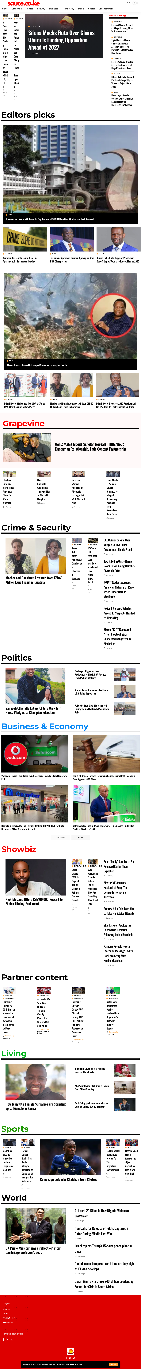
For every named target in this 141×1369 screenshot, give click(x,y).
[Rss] (11, 1340)
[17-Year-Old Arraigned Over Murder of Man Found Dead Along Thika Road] (93, 540)
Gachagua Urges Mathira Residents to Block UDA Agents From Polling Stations (90, 674)
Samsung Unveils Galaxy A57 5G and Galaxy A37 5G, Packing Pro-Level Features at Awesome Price (77, 1019)
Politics (117, 74)
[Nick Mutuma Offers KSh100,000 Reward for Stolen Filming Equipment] (36, 877)
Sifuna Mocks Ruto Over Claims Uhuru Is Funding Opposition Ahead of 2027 (61, 39)
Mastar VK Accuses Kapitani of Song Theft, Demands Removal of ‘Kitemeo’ (117, 889)
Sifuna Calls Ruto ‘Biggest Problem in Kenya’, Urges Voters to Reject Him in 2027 (122, 81)
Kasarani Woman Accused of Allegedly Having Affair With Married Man (122, 28)
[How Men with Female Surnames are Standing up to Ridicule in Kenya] (36, 1082)
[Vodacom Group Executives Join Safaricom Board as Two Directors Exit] (34, 753)
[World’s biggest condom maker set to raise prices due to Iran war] (124, 1104)
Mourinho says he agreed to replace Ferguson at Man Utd (8, 1160)
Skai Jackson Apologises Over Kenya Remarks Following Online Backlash (118, 930)
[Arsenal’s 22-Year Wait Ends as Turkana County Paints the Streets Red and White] (44, 990)
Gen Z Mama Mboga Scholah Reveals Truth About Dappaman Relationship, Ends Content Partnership (90, 446)
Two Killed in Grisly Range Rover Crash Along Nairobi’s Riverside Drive (119, 566)
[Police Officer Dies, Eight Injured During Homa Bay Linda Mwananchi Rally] (124, 708)
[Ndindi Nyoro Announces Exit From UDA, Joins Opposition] (124, 691)
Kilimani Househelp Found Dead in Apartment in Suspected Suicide (19, 259)
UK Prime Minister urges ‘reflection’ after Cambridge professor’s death (33, 1250)
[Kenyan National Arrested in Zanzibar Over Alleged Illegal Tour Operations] (16, 15)
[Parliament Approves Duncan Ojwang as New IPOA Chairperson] (72, 239)
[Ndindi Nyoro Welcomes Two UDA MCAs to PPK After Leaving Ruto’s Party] (25, 385)
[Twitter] (7, 1340)
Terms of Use (76, 1364)
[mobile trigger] (5, 3)
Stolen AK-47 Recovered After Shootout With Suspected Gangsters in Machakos (117, 636)
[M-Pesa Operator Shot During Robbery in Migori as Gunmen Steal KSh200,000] (5, 15)
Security (8, 18)
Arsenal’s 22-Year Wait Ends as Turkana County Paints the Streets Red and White (43, 1012)
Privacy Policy (59, 1364)
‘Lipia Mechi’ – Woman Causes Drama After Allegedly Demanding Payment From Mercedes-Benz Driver (122, 47)
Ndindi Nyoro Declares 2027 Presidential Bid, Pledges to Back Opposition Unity (116, 405)
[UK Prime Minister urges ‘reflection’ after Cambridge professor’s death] (36, 1226)
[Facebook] (3, 1340)
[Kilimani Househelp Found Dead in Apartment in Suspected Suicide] (25, 239)
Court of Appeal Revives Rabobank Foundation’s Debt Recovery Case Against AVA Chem (104, 777)
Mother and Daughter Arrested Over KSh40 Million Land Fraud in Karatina (71, 405)
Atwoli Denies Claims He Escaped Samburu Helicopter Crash (37, 365)
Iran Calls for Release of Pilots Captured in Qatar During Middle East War (102, 1231)
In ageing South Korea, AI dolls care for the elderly (90, 1070)
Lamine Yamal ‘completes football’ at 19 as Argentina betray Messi (113, 1160)
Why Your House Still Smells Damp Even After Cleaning (92, 1087)
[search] (129, 3)
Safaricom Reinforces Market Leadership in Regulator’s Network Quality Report (112, 1015)
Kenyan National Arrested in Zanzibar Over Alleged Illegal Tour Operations (16, 54)
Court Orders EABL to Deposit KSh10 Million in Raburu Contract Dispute (76, 885)
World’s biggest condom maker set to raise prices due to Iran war (92, 1104)
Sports (8, 1147)
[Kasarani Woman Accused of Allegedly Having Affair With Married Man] (78, 474)
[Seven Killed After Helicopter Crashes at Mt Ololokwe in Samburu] (77, 540)
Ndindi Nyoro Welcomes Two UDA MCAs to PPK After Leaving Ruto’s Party (24, 405)
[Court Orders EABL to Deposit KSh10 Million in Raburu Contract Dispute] (77, 861)
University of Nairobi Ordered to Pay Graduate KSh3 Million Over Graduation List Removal (122, 100)
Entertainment (80, 866)
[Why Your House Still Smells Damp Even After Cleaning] (124, 1087)
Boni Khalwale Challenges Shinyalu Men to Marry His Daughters (43, 489)
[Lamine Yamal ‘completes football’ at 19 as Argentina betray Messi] (113, 1142)
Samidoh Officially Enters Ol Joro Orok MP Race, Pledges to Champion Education (33, 710)
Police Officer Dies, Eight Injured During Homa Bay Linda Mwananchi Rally (92, 708)
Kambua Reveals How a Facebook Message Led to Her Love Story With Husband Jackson (118, 953)
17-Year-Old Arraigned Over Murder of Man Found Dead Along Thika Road (93, 565)
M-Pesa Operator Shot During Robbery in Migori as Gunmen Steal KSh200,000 (5, 52)
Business (8, 995)
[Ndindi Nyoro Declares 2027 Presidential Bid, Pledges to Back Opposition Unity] (117, 385)
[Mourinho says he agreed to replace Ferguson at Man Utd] (9, 1142)
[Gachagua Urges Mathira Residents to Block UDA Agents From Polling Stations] (124, 674)
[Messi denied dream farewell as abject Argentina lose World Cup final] (131, 1142)
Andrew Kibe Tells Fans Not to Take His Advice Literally (119, 911)
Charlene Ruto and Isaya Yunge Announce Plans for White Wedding (8, 491)
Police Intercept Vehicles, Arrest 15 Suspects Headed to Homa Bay (119, 613)
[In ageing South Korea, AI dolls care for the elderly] (124, 1070)
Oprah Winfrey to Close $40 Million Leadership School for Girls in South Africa (104, 1284)
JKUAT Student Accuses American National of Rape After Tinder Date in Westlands (119, 589)
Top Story (35, 26)
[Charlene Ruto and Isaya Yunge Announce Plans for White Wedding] (9, 474)
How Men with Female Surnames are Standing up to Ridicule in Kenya (36, 1106)
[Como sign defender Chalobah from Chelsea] (70, 1157)
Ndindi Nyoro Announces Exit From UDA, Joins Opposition (91, 691)
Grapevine (118, 22)
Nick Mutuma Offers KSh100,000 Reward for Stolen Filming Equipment (35, 901)
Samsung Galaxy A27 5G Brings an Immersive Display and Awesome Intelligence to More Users (9, 1017)
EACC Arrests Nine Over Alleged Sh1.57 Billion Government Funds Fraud (118, 545)
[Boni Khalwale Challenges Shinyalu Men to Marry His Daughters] (44, 474)
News (116, 92)
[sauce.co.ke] (23, 3)
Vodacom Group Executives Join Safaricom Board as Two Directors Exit (34, 777)
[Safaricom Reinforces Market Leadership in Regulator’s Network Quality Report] (113, 990)
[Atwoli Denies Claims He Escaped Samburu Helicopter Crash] (70, 316)
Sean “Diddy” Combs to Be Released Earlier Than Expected (119, 866)
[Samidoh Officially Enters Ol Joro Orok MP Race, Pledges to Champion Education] (36, 686)
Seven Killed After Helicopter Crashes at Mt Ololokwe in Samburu (77, 563)
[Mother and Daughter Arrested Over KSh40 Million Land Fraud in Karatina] (71, 385)
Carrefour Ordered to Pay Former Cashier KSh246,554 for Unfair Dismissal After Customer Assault (33, 827)
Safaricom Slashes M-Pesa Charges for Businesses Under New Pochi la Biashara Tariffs (103, 827)
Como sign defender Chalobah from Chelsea (68, 1179)
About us (6, 1309)
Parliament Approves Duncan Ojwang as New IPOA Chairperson (71, 259)
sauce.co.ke (8, 1322)
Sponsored (9, 998)
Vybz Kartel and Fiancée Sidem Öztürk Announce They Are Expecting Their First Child (93, 887)
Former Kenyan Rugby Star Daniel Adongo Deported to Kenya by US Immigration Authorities (27, 1166)
